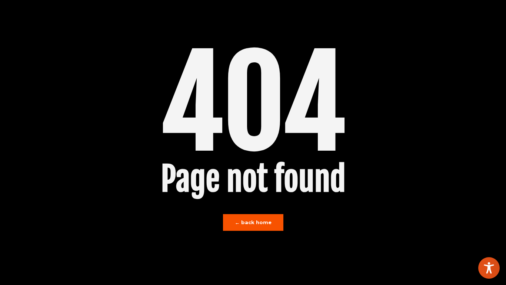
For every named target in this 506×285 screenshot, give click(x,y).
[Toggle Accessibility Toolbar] (488, 267)
